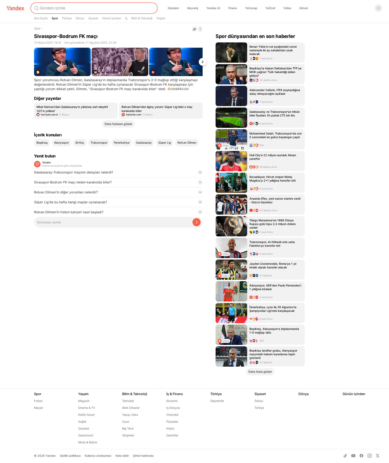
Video (287, 8)
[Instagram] (369, 455)
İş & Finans (174, 394)
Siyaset (93, 18)
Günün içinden (111, 18)
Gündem (173, 8)
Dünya (80, 18)
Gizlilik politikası (70, 455)
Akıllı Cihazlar (131, 407)
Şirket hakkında (143, 455)
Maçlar (38, 407)
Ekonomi (171, 401)
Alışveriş (192, 8)
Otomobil (172, 414)
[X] (377, 455)
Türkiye (67, 18)
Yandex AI (213, 8)
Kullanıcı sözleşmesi (98, 455)
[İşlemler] (200, 29)
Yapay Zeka (130, 414)
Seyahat (83, 428)
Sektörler (172, 435)
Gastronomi (85, 435)
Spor (55, 18)
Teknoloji (128, 401)
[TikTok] (345, 455)
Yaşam (160, 18)
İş (126, 18)
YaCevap (251, 8)
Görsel (303, 8)
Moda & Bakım (87, 442)
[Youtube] (353, 455)
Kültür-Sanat (86, 414)
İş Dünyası (173, 407)
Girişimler (128, 435)
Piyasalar (172, 421)
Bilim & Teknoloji (141, 18)
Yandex (51, 455)
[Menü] (378, 8)
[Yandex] (15, 8)
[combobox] (93, 8)
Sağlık (82, 421)
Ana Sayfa (41, 18)
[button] (118, 173)
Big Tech (128, 428)
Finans (232, 8)
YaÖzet (270, 8)
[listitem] (76, 110)
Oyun (125, 421)
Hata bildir (122, 455)
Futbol (38, 401)
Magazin (84, 401)
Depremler (217, 401)
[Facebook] (361, 455)
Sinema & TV (86, 407)
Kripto (170, 428)
